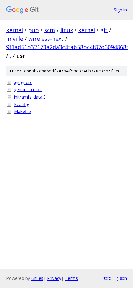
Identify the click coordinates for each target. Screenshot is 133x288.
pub (33, 30)
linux (66, 30)
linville (14, 38)
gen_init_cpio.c (28, 89)
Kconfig (21, 104)
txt (107, 278)
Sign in (120, 10)
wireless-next (46, 38)
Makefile (22, 111)
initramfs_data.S (30, 97)
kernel (14, 30)
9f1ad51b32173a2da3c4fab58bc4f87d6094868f (67, 47)
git (104, 30)
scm (49, 30)
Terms (71, 278)
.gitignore (23, 82)
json (122, 278)
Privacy (54, 278)
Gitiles (37, 278)
